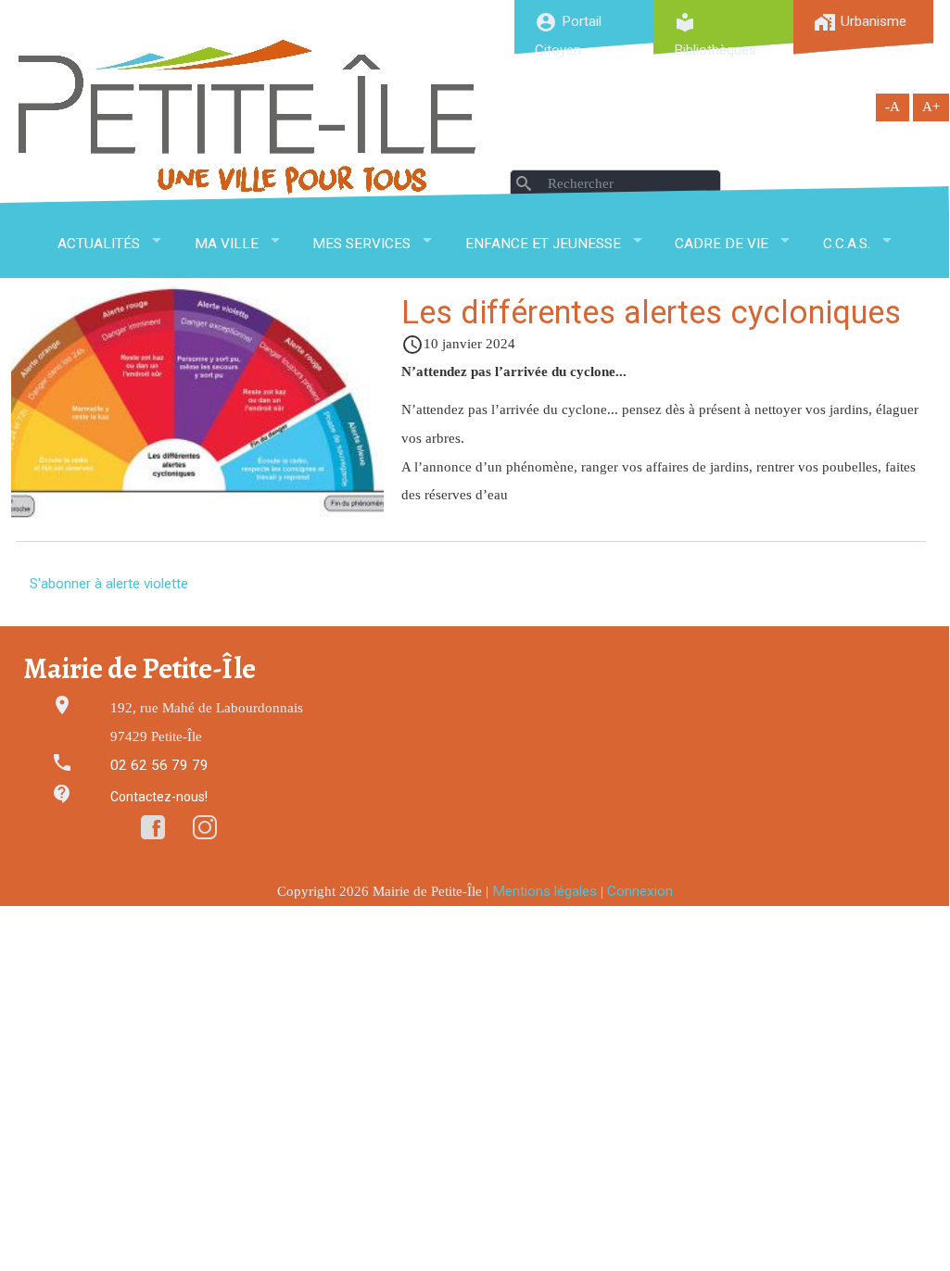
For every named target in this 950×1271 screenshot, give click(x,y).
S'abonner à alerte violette (109, 583)
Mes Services (361, 243)
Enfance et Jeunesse (543, 243)
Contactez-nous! (159, 796)
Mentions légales (544, 891)
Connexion (640, 891)
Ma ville (227, 243)
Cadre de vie (721, 243)
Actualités (98, 243)
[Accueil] (247, 116)
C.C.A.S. (846, 243)
